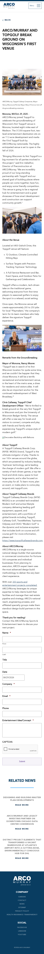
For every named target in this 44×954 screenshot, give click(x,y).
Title (4, 660)
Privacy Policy (22, 911)
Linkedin (22, 931)
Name (6, 633)
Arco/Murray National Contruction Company (22, 881)
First (4, 644)
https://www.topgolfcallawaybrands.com (22, 541)
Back (8, 20)
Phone (5, 708)
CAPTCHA (7, 742)
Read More (22, 805)
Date (4, 672)
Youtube (22, 934)
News (22, 904)
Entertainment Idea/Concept (18, 720)
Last (4, 654)
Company (8, 684)
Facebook (22, 927)
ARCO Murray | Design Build (9, 6)
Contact (22, 900)
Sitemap (22, 907)
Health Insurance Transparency (22, 914)
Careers (22, 897)
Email (6, 696)
